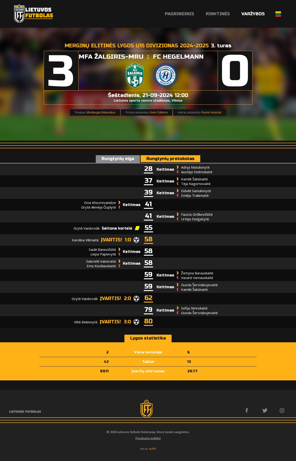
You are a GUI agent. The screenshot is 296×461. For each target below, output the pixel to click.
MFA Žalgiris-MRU (111, 57)
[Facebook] (248, 410)
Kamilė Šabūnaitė (194, 179)
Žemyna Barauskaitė (197, 273)
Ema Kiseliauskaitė (101, 266)
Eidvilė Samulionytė (196, 190)
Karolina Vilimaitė (85, 240)
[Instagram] (282, 410)
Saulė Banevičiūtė (102, 249)
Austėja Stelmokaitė (196, 172)
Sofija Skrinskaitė (194, 308)
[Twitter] (265, 410)
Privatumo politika (148, 438)
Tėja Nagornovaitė (195, 183)
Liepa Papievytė (103, 254)
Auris (152, 448)
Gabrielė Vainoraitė (101, 261)
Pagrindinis (179, 13)
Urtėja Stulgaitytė (195, 219)
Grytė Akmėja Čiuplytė (98, 207)
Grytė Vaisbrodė (86, 228)
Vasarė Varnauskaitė (197, 277)
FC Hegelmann (178, 57)
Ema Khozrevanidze (100, 202)
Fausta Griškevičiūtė (197, 214)
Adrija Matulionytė (195, 167)
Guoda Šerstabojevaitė (199, 284)
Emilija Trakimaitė (195, 195)
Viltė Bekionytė (85, 322)
